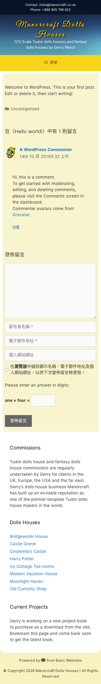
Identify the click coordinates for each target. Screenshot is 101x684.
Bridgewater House (29, 536)
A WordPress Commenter (46, 149)
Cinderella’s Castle (28, 551)
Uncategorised (25, 108)
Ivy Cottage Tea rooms (32, 566)
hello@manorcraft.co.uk (57, 5)
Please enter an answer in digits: (37, 385)
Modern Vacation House (33, 573)
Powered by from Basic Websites (50, 660)
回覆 (16, 227)
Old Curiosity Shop (28, 588)
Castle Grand (23, 543)
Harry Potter (22, 558)
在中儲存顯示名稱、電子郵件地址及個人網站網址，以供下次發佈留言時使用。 (52, 369)
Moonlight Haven (26, 581)
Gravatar (21, 214)
